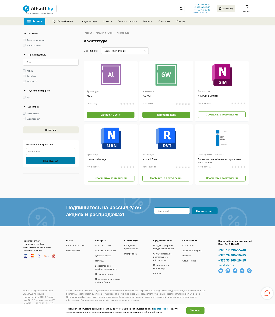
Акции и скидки (89, 21)
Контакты (147, 21)
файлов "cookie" (161, 308)
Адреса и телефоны (192, 250)
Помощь (180, 21)
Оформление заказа (105, 250)
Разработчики (65, 21)
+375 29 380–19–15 (232, 255)
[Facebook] (235, 270)
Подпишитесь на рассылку (39, 144)
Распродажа (130, 253)
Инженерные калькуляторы (210, 154)
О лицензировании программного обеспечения (162, 256)
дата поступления (115, 50)
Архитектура (93, 91)
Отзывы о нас (189, 260)
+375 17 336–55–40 (232, 250)
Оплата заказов (103, 245)
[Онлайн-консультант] (267, 293)
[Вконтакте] (220, 270)
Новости (107, 21)
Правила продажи (104, 274)
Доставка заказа (103, 255)
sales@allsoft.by (200, 12)
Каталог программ (75, 245)
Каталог (37, 21)
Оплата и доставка (127, 21)
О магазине (164, 21)
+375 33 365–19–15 (232, 260)
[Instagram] (228, 270)
